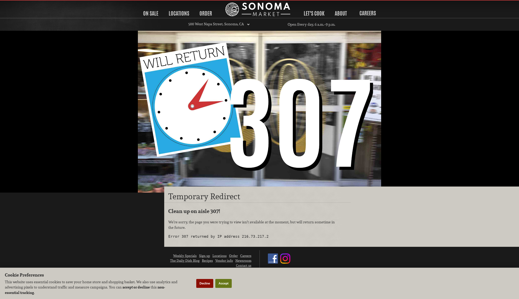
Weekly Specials (185, 256)
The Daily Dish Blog (184, 261)
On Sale (150, 13)
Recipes (207, 261)
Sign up (204, 256)
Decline (204, 283)
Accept (223, 283)
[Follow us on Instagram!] (285, 262)
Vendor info (224, 261)
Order (205, 13)
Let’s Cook (314, 13)
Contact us (243, 265)
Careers (367, 13)
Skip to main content (19, 3)
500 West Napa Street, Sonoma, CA (216, 24)
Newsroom (243, 261)
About (341, 13)
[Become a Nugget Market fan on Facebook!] (273, 262)
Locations (179, 13)
